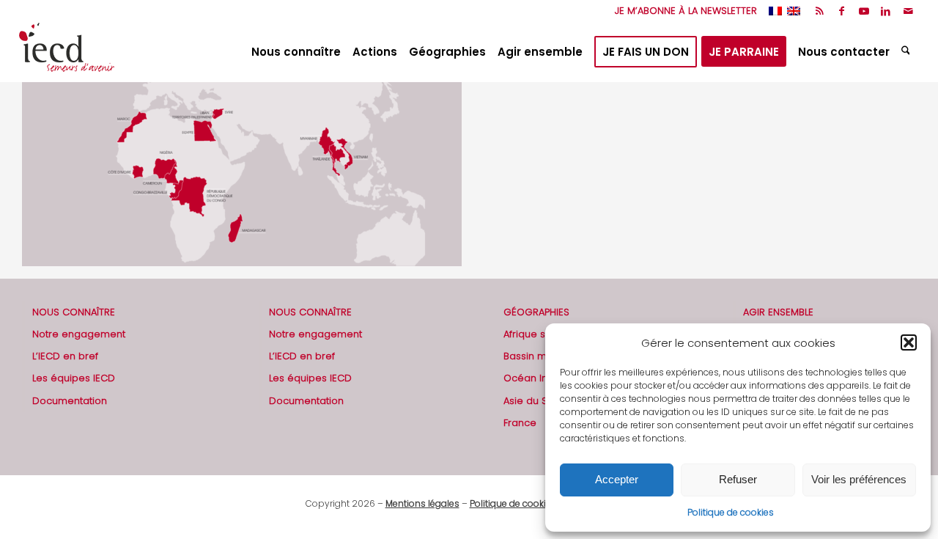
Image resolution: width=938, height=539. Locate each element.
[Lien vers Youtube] (863, 11)
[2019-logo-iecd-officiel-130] (66, 52)
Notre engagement (78, 334)
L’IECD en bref (65, 356)
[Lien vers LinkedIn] (885, 11)
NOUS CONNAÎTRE (73, 312)
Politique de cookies (730, 512)
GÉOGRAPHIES (536, 312)
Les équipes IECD (73, 378)
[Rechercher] (907, 52)
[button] (908, 342)
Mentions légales (422, 503)
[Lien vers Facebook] (841, 11)
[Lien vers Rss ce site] (819, 11)
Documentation (69, 401)
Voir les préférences (858, 479)
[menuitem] (682, 11)
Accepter (616, 479)
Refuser (738, 479)
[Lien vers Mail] (908, 11)
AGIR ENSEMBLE (778, 312)
